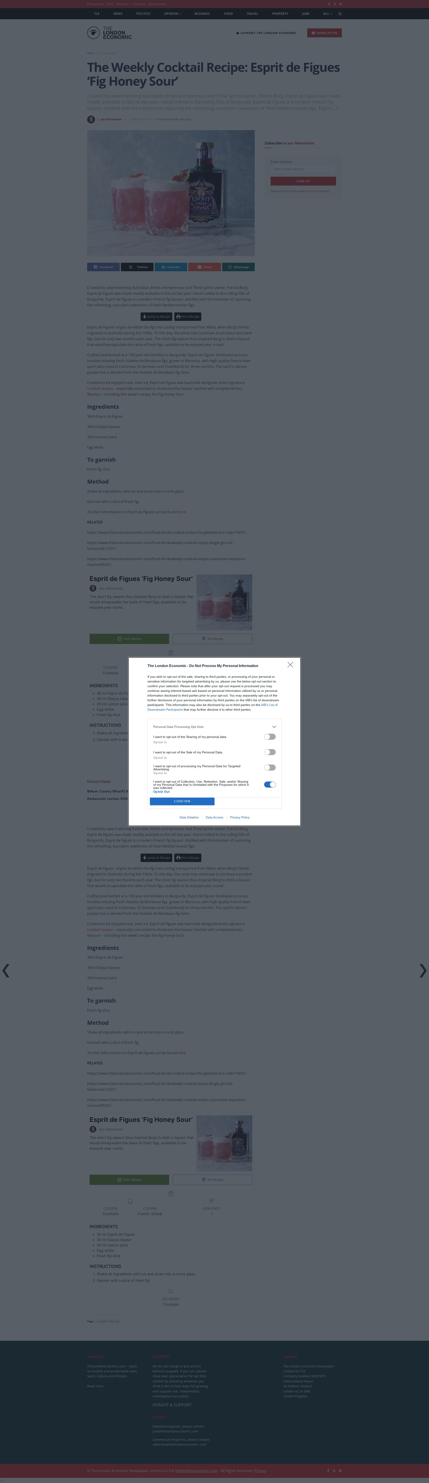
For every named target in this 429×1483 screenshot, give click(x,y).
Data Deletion (189, 817)
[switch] (270, 737)
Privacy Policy (240, 817)
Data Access (214, 817)
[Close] (292, 666)
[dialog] (214, 741)
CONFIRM (182, 801)
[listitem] (214, 727)
